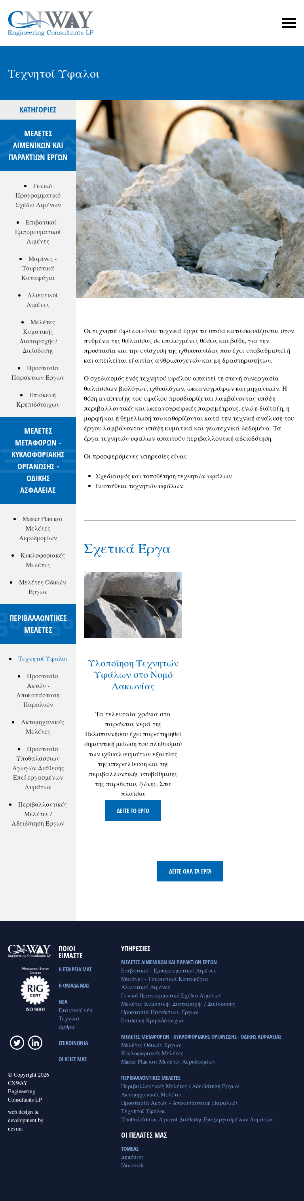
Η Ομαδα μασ (74, 985)
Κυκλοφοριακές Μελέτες (152, 1053)
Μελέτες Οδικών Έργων (151, 1045)
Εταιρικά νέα (76, 1010)
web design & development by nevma (26, 1120)
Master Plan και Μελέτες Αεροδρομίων (41, 528)
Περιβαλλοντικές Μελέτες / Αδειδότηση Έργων (39, 813)
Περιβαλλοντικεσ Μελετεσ (150, 1077)
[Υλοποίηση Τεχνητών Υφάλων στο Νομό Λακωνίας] (133, 605)
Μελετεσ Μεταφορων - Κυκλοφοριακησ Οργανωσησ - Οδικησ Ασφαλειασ (201, 1036)
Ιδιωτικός (132, 1165)
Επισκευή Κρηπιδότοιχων (152, 1020)
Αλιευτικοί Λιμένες (145, 987)
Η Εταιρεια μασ (75, 969)
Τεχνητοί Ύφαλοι (42, 658)
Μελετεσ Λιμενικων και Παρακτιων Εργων (169, 962)
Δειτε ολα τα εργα (190, 871)
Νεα (63, 1001)
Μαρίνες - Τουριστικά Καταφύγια (39, 268)
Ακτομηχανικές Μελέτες (151, 1094)
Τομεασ (130, 1148)
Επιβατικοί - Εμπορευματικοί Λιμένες (38, 231)
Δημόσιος (132, 1157)
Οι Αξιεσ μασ (73, 1059)
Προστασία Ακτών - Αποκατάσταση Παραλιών (180, 1102)
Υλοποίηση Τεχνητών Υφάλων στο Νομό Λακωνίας (133, 674)
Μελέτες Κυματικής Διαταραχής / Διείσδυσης (178, 1003)
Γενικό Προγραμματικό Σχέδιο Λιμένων (38, 195)
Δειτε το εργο (133, 811)
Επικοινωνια (73, 1043)
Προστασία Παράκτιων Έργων (159, 1012)
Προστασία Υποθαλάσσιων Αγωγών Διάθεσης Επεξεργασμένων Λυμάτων (38, 767)
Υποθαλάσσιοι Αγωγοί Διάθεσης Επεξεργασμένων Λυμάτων (197, 1119)
